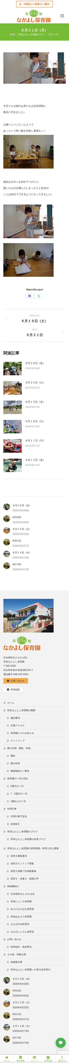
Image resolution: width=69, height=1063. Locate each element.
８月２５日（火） (35, 382)
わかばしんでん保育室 (22, 931)
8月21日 (17, 540)
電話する (62, 1061)
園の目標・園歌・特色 (19, 748)
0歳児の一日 (17, 786)
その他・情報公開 (16, 954)
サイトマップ (18, 740)
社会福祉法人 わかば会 (22, 893)
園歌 (13, 755)
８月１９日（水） (35, 401)
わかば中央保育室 (20, 924)
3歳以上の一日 (18, 801)
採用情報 (48, 1061)
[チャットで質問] (61, 1043)
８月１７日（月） (35, 440)
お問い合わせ (14, 939)
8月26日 (17, 517)
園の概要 (21, 1061)
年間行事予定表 (19, 816)
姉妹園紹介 (13, 886)
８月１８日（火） (35, 421)
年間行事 (12, 808)
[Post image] (12, 368)
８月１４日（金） (35, 459)
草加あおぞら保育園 (21, 916)
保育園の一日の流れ (17, 778)
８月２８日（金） (35, 363)
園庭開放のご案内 (20, 771)
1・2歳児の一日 (19, 793)
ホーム (10, 702)
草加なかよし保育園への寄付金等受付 (30, 969)
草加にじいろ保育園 (21, 901)
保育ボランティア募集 (22, 863)
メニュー (34, 1061)
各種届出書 (16, 962)
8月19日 (17, 564)
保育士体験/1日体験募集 (23, 871)
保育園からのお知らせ (22, 733)
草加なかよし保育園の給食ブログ (28, 839)
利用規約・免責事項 (21, 946)
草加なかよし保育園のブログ (22, 831)
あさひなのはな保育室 (22, 909)
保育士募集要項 (19, 856)
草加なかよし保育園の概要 (21, 710)
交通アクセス (18, 725)
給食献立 (15, 824)
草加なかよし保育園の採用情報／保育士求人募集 (33, 848)
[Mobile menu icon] (62, 16)
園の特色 (15, 763)
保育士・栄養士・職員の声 (25, 878)
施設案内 (15, 718)
